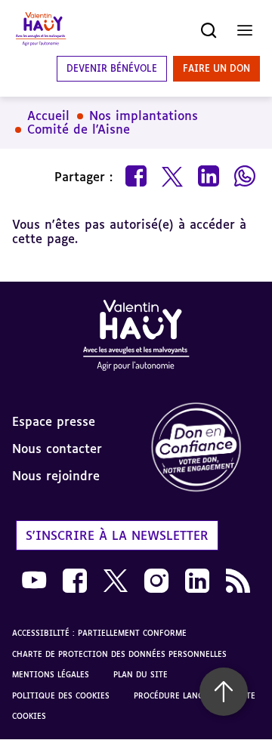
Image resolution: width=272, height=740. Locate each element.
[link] (204, 448)
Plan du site (140, 674)
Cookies (29, 715)
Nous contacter (57, 448)
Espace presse (53, 421)
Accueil (48, 115)
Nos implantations (143, 115)
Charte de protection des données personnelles (119, 653)
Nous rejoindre (56, 475)
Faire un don (216, 68)
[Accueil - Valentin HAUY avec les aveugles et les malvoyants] (136, 338)
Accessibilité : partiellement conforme (99, 632)
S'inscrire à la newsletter (117, 535)
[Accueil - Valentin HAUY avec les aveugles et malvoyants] (41, 30)
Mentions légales (50, 674)
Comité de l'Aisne (78, 129)
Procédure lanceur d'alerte (194, 695)
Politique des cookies (61, 695)
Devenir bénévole (111, 68)
